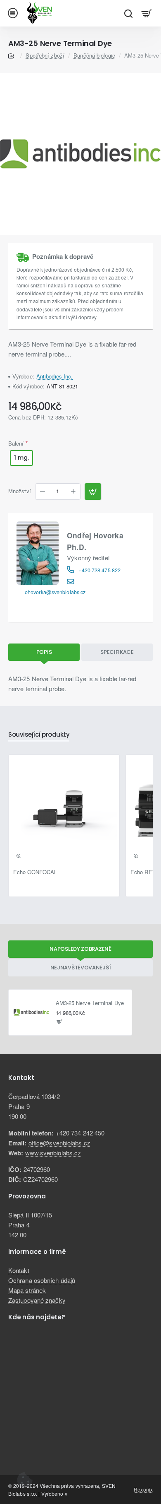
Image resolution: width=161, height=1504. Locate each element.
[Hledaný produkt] (128, 13)
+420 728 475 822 (99, 570)
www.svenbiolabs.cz (53, 1152)
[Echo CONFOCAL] (64, 810)
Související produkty (38, 735)
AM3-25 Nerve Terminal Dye (90, 1003)
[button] (93, 491)
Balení (16, 443)
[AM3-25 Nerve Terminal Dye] (31, 1012)
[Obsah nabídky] (146, 13)
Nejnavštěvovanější (80, 967)
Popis (44, 652)
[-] (43, 491)
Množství (19, 491)
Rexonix (143, 1489)
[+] (73, 491)
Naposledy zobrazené (80, 949)
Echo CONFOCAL (35, 872)
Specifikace (117, 652)
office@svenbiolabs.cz (59, 1142)
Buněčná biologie (94, 55)
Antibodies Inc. (54, 376)
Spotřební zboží (45, 55)
